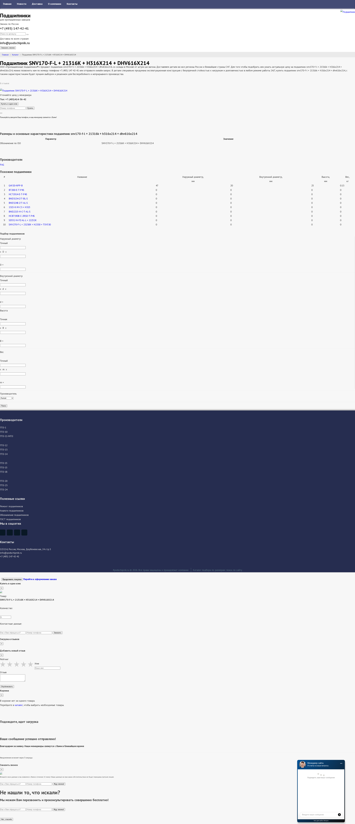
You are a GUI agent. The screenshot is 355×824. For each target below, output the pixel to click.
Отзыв (3, 672)
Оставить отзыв (19, 83)
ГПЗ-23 (3, 485)
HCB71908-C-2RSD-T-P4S (22, 215)
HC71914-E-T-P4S (18, 194)
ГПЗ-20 (3, 480)
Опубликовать (7, 687)
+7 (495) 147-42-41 (14, 28)
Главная (7, 3)
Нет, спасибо (6, 819)
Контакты (72, 3)
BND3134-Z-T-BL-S (18, 198)
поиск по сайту (234, 570)
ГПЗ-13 (3, 449)
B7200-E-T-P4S (16, 189)
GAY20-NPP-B (16, 185)
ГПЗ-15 (3, 463)
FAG (2, 164)
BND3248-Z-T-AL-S (18, 202)
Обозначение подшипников (14, 514)
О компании (54, 3)
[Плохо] (3, 664)
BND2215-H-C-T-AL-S (19, 211)
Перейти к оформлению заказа (40, 579)
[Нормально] (17, 664)
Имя (37, 663)
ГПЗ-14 (3, 454)
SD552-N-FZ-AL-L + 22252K (23, 220)
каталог (19, 705)
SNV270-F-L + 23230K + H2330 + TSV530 (30, 224)
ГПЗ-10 (3, 431)
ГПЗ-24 (3, 489)
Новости (21, 3)
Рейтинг (4, 659)
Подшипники (15, 15)
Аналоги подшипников (11, 510)
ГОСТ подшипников (10, 519)
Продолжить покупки (11, 579)
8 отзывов (5, 83)
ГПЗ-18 (3, 471)
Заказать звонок (8, 48)
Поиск (3, 406)
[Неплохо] (10, 664)
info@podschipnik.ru (15, 43)
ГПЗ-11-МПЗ (6, 436)
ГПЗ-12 (3, 445)
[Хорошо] (24, 664)
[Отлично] (31, 664)
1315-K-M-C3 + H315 (19, 207)
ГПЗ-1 (3, 427)
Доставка (37, 3)
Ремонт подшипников (11, 506)
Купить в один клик (9, 104)
